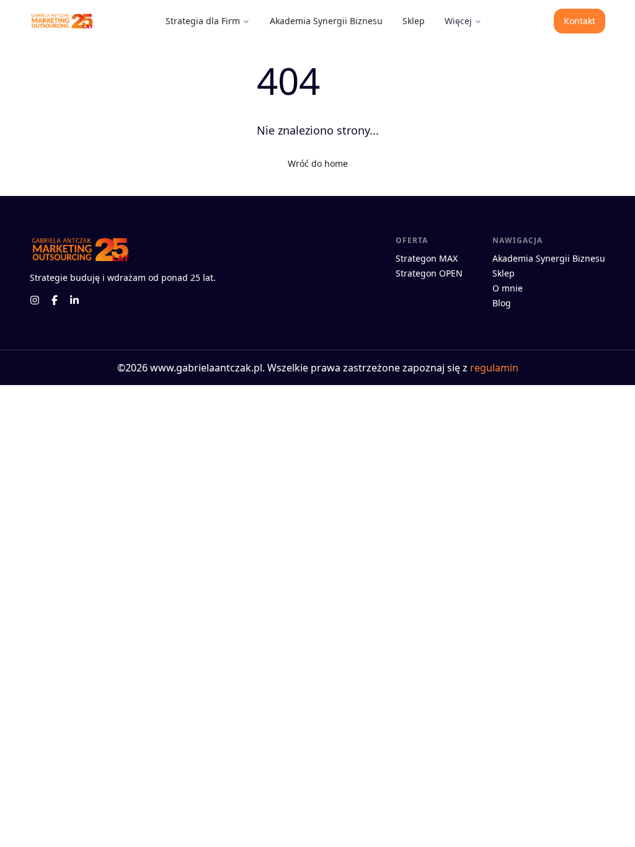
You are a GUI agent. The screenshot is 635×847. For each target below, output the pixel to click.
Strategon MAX (427, 258)
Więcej (458, 21)
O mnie (507, 288)
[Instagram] (35, 300)
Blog (501, 303)
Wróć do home (318, 163)
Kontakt (579, 21)
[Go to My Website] (61, 21)
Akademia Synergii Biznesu (326, 21)
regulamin (494, 368)
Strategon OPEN (429, 273)
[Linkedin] (74, 300)
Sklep (413, 21)
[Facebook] (54, 300)
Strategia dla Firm (203, 21)
